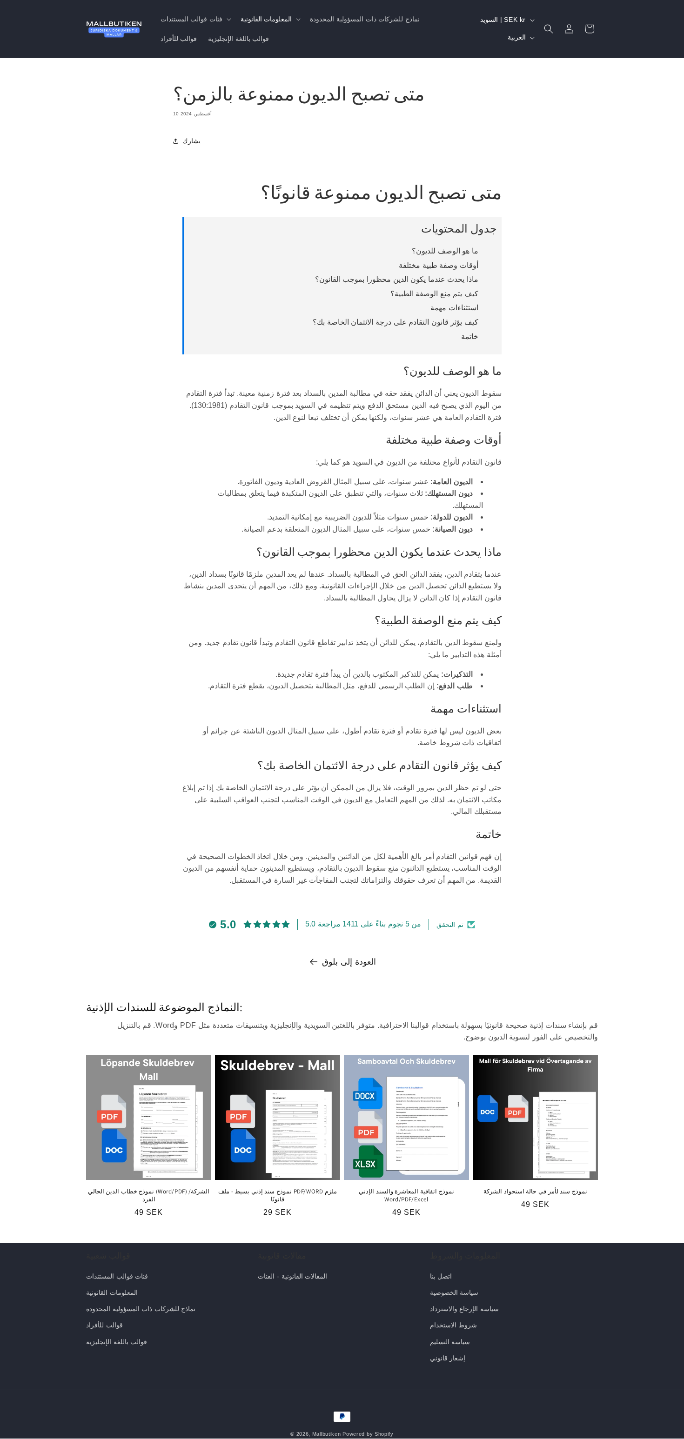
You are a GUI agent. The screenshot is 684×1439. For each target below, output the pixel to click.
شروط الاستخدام (453, 1325)
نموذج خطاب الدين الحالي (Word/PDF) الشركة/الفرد (149, 1195)
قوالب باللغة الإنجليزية (116, 1342)
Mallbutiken (326, 1434)
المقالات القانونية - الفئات (292, 1276)
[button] (195, 19)
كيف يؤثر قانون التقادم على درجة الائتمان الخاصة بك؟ (395, 322)
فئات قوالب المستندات (117, 1276)
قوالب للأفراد (104, 1325)
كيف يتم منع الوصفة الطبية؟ (434, 294)
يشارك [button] (191, 141)
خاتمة (469, 336)
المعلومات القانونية (112, 1292)
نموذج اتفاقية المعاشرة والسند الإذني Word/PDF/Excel (406, 1195)
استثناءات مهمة (454, 308)
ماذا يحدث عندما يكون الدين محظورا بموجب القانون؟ (396, 279)
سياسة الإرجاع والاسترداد (464, 1308)
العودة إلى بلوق (349, 961)
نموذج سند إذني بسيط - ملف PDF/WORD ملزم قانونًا (277, 1195)
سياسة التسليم (450, 1342)
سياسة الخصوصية (454, 1292)
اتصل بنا (441, 1276)
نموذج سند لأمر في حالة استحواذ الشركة (535, 1191)
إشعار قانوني (448, 1358)
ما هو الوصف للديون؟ (445, 251)
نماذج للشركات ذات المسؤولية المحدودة (140, 1308)
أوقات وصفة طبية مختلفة (438, 265)
